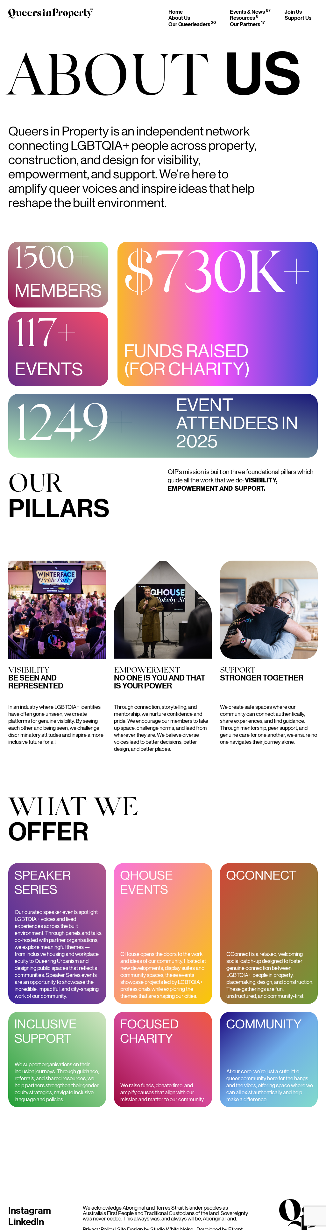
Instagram (29, 1209)
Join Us (293, 11)
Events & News (250, 11)
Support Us (298, 17)
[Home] (50, 15)
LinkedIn (26, 1221)
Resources (244, 17)
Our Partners (247, 24)
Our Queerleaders (192, 24)
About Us (179, 17)
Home (175, 11)
